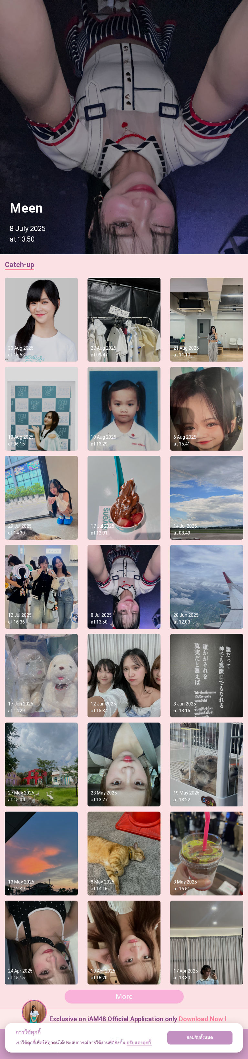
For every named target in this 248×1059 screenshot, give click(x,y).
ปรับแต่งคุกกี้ (139, 1042)
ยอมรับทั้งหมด (200, 1037)
